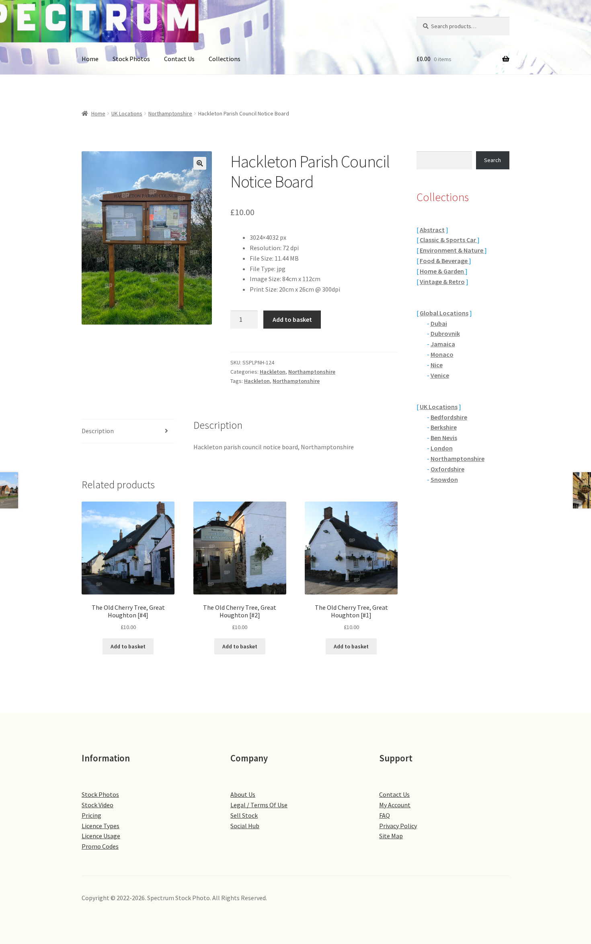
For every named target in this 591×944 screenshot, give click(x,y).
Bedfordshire (449, 417)
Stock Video (97, 805)
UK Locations (126, 113)
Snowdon (444, 479)
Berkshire (444, 427)
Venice (440, 375)
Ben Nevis (444, 438)
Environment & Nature (452, 250)
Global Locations (444, 313)
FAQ (384, 815)
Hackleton (272, 371)
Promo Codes (100, 846)
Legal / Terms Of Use (258, 805)
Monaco (442, 354)
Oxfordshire (447, 469)
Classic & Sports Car (448, 240)
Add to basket (292, 319)
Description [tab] (98, 431)
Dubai (439, 323)
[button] (199, 163)
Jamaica (443, 344)
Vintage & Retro (442, 282)
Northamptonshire (170, 113)
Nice (437, 365)
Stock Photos (131, 59)
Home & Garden (442, 271)
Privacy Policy (398, 826)
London (442, 448)
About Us (242, 794)
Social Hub (244, 826)
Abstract (432, 230)
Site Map (391, 836)
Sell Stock (244, 815)
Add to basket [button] (128, 646)
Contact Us (179, 59)
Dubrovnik (445, 333)
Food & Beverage (444, 261)
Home (90, 59)
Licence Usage (101, 836)
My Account (394, 805)
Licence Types (100, 826)
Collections (224, 59)
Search (492, 160)
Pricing (91, 815)
